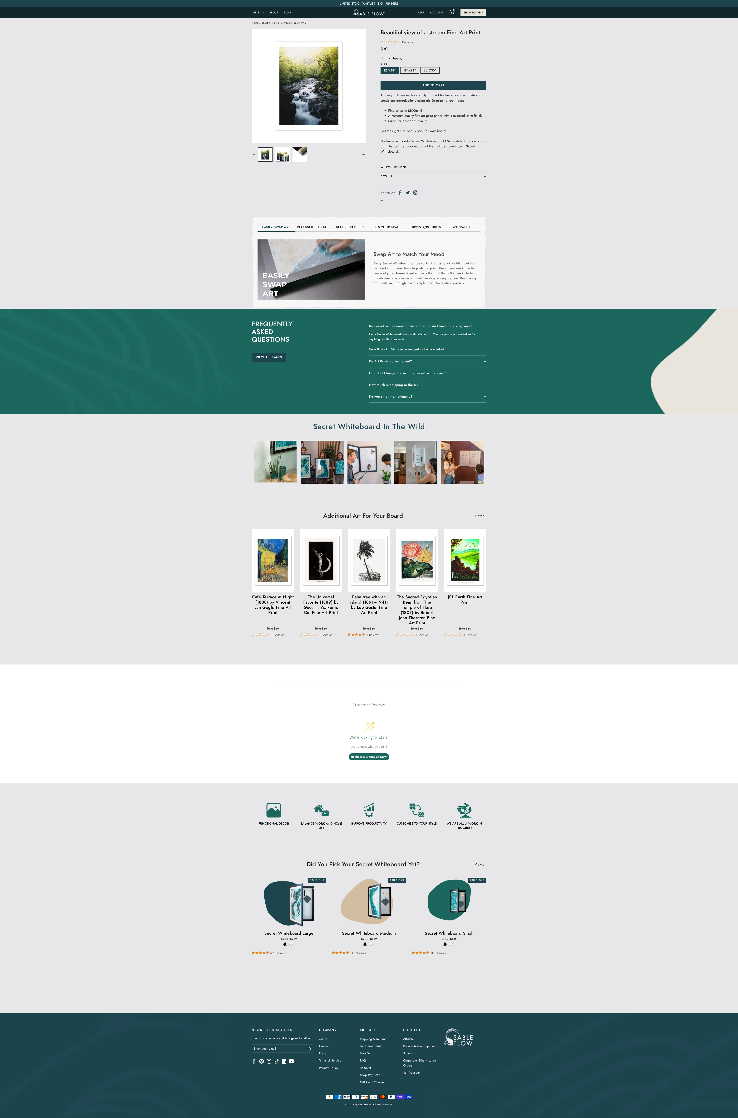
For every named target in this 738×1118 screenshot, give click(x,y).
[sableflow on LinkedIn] (284, 1061)
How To (365, 1053)
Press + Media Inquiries (419, 1046)
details (386, 176)
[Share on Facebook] (400, 192)
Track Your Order (371, 1046)
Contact (324, 1046)
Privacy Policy (328, 1068)
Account (365, 1068)
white (291, 944)
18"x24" (409, 70)
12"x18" (390, 70)
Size (384, 63)
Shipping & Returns (373, 1039)
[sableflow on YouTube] (291, 1061)
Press (322, 1053)
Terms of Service (330, 1060)
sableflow (364, 1104)
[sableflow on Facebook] (254, 1061)
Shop (256, 12)
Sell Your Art (411, 1072)
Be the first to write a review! (369, 756)
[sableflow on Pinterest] (261, 1061)
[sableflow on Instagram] (269, 1061)
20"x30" (430, 70)
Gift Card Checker (372, 1082)
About (273, 12)
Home (255, 23)
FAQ (363, 1060)
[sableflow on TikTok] (276, 1061)
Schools (408, 1053)
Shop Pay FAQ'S (371, 1075)
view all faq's (269, 357)
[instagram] (415, 192)
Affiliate (408, 1039)
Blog (287, 12)
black (284, 944)
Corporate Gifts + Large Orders (419, 1062)
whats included (393, 167)
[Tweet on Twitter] (408, 192)
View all (480, 515)
